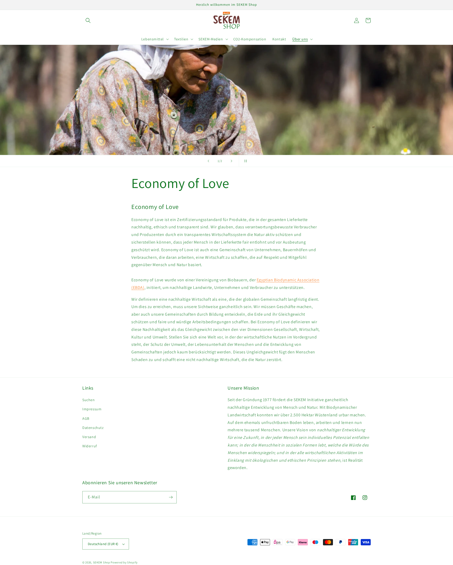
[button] (88, 20)
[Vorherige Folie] (208, 161)
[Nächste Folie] (231, 161)
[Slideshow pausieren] (244, 161)
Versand (89, 436)
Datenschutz (93, 427)
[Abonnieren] (170, 497)
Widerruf (89, 446)
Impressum (91, 409)
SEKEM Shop (101, 562)
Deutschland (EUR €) (103, 544)
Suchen (88, 399)
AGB (85, 418)
